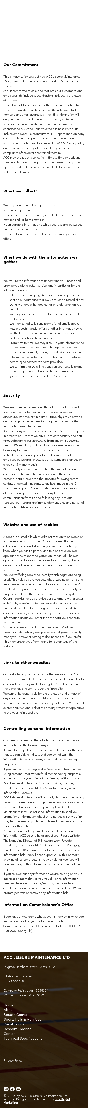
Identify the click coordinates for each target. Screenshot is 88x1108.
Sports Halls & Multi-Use (22, 1019)
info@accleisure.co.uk (32, 850)
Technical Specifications (23, 1038)
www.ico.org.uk (20, 931)
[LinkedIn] (18, 1089)
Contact (10, 1033)
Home (8, 1005)
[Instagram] (6, 1089)
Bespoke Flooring (18, 1029)
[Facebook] (12, 1089)
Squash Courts (15, 1014)
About (9, 1009)
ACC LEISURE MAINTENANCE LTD (37, 958)
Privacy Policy (13, 1060)
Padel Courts (14, 1024)
